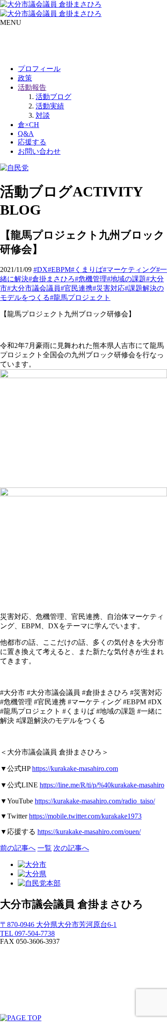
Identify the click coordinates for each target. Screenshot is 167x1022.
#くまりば (87, 269)
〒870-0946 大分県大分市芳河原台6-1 (58, 924)
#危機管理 (91, 279)
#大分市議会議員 (34, 288)
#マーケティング (129, 269)
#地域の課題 (126, 279)
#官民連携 (77, 288)
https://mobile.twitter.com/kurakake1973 (85, 816)
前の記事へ (18, 848)
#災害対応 (109, 288)
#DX (40, 269)
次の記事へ (71, 848)
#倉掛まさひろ (52, 279)
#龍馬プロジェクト (80, 297)
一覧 (44, 848)
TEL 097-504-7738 (27, 933)
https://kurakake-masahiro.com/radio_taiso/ (95, 801)
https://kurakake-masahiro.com (75, 768)
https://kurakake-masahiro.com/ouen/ (89, 831)
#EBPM (59, 269)
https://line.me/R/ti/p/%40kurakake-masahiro (102, 785)
